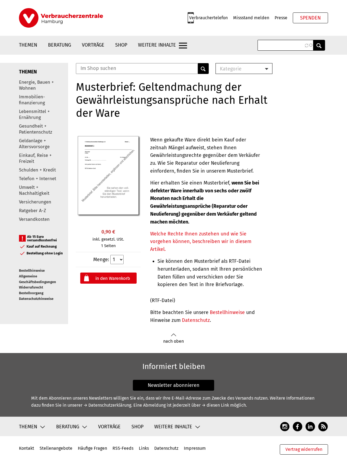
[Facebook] (298, 426)
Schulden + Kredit (37, 170)
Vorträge (93, 45)
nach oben (173, 341)
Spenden (310, 18)
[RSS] (323, 426)
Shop (121, 45)
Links (144, 448)
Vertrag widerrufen (303, 449)
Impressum (195, 448)
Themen (28, 45)
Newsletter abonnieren (174, 385)
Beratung (59, 45)
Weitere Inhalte (157, 45)
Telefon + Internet (37, 179)
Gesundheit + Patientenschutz (35, 129)
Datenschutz (196, 320)
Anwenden (319, 45)
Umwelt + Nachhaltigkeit (34, 190)
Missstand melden (251, 17)
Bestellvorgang (31, 293)
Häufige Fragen (92, 448)
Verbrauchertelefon (208, 17)
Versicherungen (35, 202)
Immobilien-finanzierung (32, 100)
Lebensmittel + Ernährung (34, 114)
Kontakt (26, 448)
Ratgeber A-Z (32, 210)
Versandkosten (34, 219)
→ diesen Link (215, 405)
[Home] (61, 18)
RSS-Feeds (123, 448)
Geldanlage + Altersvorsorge (34, 144)
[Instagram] (285, 426)
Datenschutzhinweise (36, 299)
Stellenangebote (56, 448)
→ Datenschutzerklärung (107, 405)
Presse (281, 17)
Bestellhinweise (32, 270)
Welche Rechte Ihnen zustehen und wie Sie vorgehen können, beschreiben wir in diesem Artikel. (200, 241)
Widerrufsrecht (31, 287)
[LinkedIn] (310, 426)
